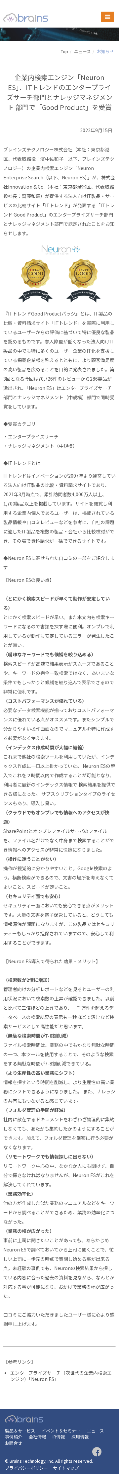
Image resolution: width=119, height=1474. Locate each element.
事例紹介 (13, 1436)
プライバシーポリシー (26, 1468)
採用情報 (80, 1436)
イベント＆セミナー (61, 1431)
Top (64, 51)
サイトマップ (66, 1468)
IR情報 (59, 1436)
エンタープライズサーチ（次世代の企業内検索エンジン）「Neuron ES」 (61, 1376)
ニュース (82, 51)
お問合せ (13, 1443)
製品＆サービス (20, 1431)
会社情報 (37, 1436)
